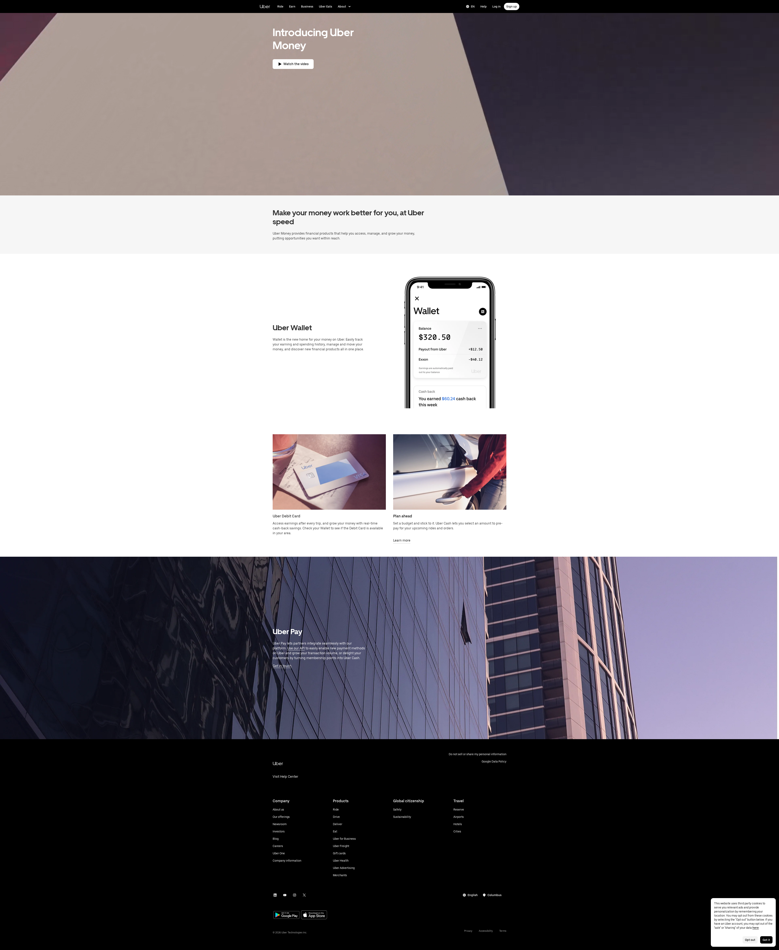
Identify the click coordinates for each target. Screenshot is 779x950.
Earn (292, 6)
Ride (280, 6)
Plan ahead (402, 516)
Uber (265, 6)
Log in (496, 6)
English (473, 895)
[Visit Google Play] (286, 915)
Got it (766, 939)
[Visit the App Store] (314, 915)
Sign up (511, 6)
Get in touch (282, 666)
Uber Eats (325, 6)
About (342, 6)
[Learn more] (449, 472)
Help (483, 6)
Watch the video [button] (296, 64)
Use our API (296, 648)
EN (473, 6)
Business (307, 6)
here (755, 927)
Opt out (750, 939)
